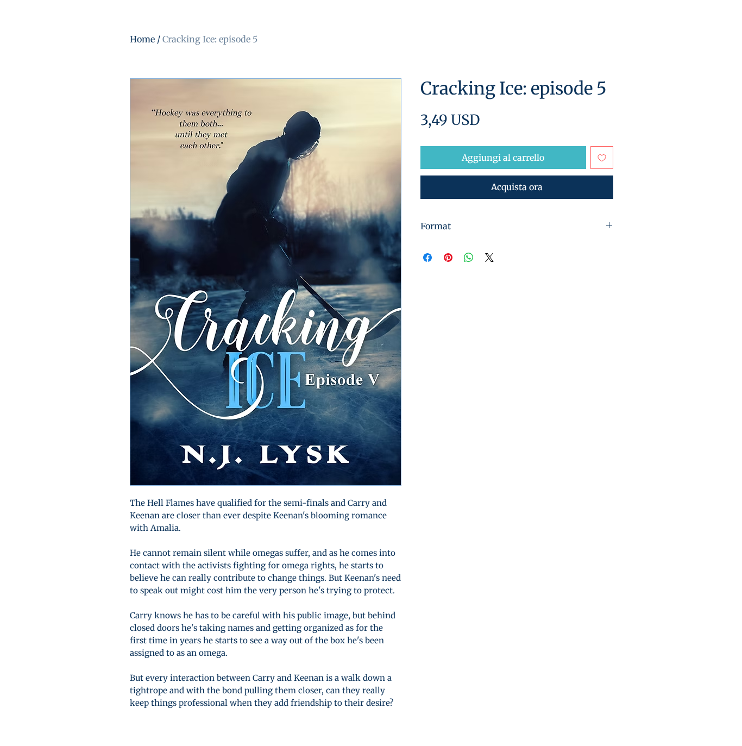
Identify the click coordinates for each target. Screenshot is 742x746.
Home (142, 39)
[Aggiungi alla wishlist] (601, 157)
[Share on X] (489, 257)
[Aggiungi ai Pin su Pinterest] (448, 257)
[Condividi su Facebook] (427, 257)
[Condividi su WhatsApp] (468, 257)
